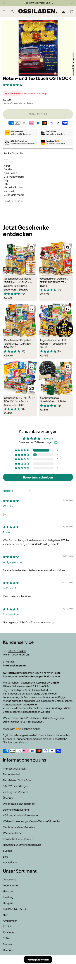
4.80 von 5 (47, 438)
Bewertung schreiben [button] (38, 477)
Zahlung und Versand (16, 742)
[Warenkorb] (72, 11)
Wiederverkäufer (13, 833)
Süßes (7, 938)
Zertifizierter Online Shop (17, 780)
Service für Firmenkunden (18, 839)
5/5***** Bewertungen (15, 786)
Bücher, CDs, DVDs (14, 909)
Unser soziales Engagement (19, 803)
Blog (5, 856)
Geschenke (9, 879)
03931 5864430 (17, 651)
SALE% (7, 926)
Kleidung (8, 897)
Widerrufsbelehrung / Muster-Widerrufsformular (31, 821)
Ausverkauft (10, 862)
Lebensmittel (10, 885)
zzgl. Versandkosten (24, 103)
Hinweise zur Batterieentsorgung (22, 844)
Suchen (7, 850)
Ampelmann (10, 920)
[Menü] (4, 11)
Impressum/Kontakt (14, 768)
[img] (11, 501)
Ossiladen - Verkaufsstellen (19, 827)
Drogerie (8, 903)
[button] (11, 85)
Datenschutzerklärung (16, 809)
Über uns (8, 797)
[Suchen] (12, 11)
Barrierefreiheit (11, 774)
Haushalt (8, 891)
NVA (5, 914)
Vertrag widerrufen (38, 959)
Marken (7, 944)
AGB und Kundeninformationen (21, 815)
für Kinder (9, 932)
